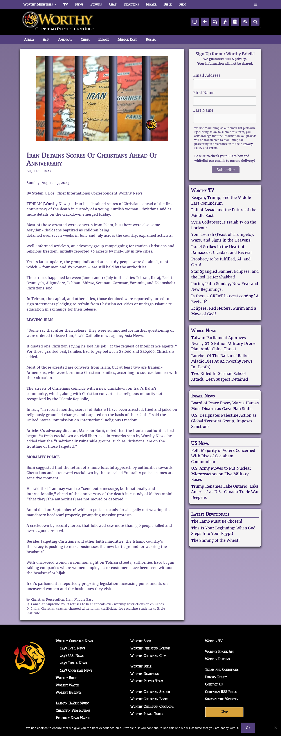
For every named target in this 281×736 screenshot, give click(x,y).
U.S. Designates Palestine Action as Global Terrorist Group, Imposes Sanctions (224, 421)
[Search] (255, 22)
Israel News (203, 396)
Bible (168, 4)
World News (203, 330)
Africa (29, 39)
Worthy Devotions (144, 674)
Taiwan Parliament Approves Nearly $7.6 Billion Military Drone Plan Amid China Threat (223, 343)
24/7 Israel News (73, 663)
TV (65, 4)
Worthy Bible (140, 666)
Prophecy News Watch (73, 718)
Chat (113, 4)
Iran (69, 600)
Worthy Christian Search (150, 692)
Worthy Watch (67, 685)
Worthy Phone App (219, 651)
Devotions (131, 4)
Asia (46, 39)
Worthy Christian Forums (150, 648)
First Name (203, 92)
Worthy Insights (69, 692)
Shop (182, 4)
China (85, 39)
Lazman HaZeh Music (72, 703)
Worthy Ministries (38, 4)
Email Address (206, 75)
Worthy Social (141, 641)
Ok (248, 727)
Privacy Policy (216, 677)
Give (224, 712)
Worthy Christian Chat (148, 656)
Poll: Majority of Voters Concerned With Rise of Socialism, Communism (223, 456)
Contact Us (214, 684)
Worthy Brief (66, 678)
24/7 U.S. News (72, 656)
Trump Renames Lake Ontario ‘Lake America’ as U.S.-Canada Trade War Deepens (225, 492)
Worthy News (56, 204)
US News (200, 443)
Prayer (151, 4)
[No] (275, 727)
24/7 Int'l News (72, 648)
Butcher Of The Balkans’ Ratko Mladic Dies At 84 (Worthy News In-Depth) (221, 361)
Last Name (203, 110)
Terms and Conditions (222, 669)
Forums (96, 4)
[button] (255, 4)
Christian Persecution (47, 600)
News (79, 4)
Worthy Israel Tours (146, 714)
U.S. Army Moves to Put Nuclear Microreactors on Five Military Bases (221, 474)
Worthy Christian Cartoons (152, 706)
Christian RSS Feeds (221, 692)
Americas (65, 39)
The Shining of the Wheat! (215, 540)
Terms (213, 147)
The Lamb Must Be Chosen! (216, 521)
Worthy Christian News (74, 641)
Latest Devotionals (210, 514)
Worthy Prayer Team (146, 681)
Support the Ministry (221, 699)
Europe (103, 39)
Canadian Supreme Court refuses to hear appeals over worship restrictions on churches (97, 604)
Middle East (127, 39)
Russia (151, 39)
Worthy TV (202, 190)
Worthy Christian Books (149, 699)
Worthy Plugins (217, 659)
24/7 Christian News (76, 670)
